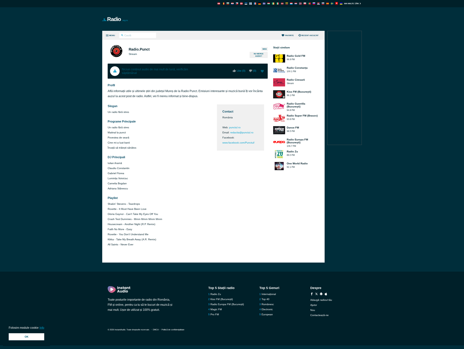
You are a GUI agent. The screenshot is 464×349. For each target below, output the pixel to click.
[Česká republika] (237, 3)
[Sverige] (332, 3)
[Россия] (314, 3)
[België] (223, 3)
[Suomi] (250, 3)
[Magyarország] (268, 3)
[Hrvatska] (232, 3)
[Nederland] (296, 3)
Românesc (268, 304)
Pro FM (214, 314)
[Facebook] (311, 294)
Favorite (289, 35)
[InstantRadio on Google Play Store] (321, 294)
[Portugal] (309, 3)
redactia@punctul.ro (241, 132)
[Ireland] (273, 3)
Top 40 (265, 299)
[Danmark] (241, 3)
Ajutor (313, 305)
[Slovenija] (323, 3)
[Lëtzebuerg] (291, 3)
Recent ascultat (309, 35)
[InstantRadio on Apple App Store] (325, 294)
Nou (312, 310)
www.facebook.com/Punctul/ (238, 142)
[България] (228, 3)
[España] (327, 3)
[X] (316, 294)
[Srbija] (318, 3)
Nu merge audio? (259, 55)
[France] (255, 3)
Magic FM (216, 309)
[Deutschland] (259, 3)
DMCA (155, 330)
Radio (117, 19)
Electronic (267, 309)
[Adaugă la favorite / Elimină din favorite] (262, 71)
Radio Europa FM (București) (227, 304)
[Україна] (341, 3)
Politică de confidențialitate (172, 330)
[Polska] (305, 3)
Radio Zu (215, 294)
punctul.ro (235, 127)
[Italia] (277, 3)
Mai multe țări (351, 4)
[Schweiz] (336, 3)
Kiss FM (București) (221, 299)
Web (264, 49)
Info (42, 327)
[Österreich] (219, 3)
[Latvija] (282, 3)
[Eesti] (246, 3)
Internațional (269, 294)
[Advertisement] (273, 19)
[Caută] (122, 36)
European (267, 314)
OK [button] (26, 336)
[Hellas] (264, 3)
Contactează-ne (319, 315)
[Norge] (300, 3)
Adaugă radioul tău (321, 299)
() (254, 70)
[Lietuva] (286, 3)
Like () (241, 70)
